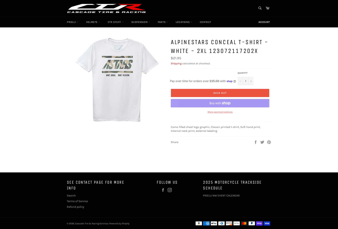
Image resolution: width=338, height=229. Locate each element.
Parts (162, 22)
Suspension (140, 22)
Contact (205, 22)
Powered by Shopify (119, 223)
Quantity (243, 73)
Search (71, 195)
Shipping (176, 63)
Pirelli (72, 22)
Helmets (92, 22)
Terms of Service (77, 201)
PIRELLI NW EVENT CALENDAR (221, 195)
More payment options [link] (220, 111)
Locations (183, 22)
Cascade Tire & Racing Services (91, 223)
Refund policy (75, 206)
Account (264, 22)
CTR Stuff (115, 22)
